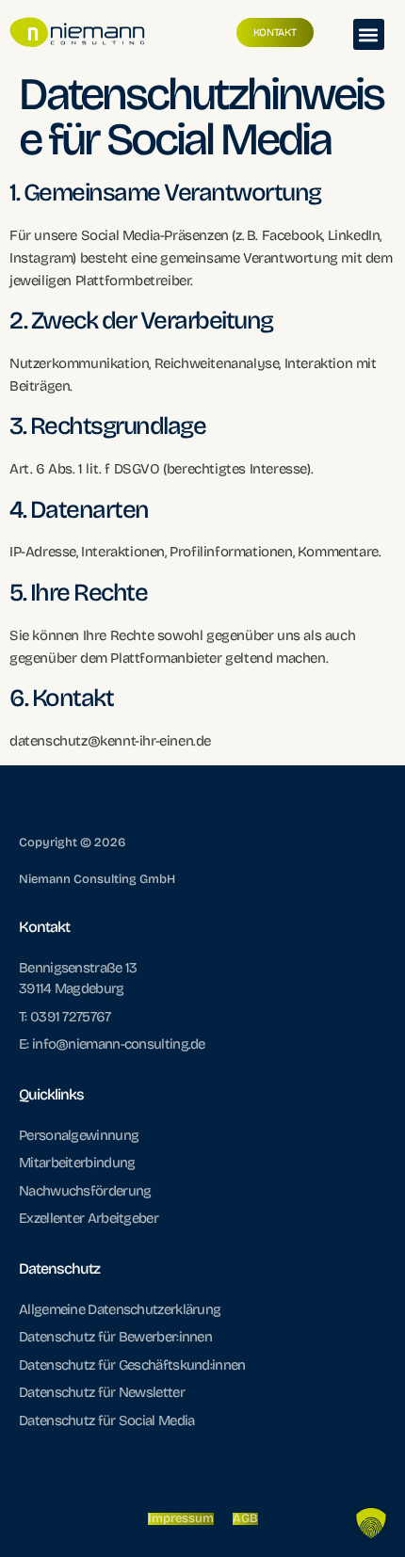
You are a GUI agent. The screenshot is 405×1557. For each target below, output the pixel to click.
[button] (368, 34)
